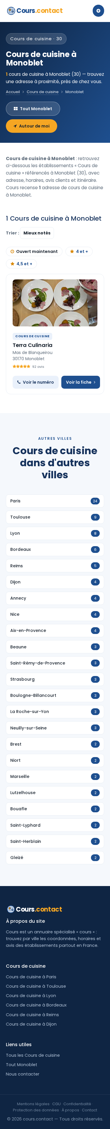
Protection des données (36, 1110)
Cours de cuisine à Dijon (31, 1024)
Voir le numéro (38, 382)
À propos (70, 1110)
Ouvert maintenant (37, 251)
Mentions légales (33, 1104)
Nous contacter (22, 1074)
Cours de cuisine (43, 92)
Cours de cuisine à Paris (31, 977)
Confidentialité (77, 1104)
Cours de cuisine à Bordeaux (36, 1005)
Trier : (13, 233)
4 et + (82, 251)
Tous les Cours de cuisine (33, 1055)
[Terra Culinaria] (55, 302)
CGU (56, 1104)
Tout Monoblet (36, 109)
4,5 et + (24, 264)
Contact (89, 1110)
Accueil (13, 92)
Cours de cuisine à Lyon (31, 996)
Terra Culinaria (33, 345)
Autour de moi (34, 126)
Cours (39, 10)
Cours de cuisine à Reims (32, 1015)
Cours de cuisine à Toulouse (36, 986)
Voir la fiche (79, 382)
